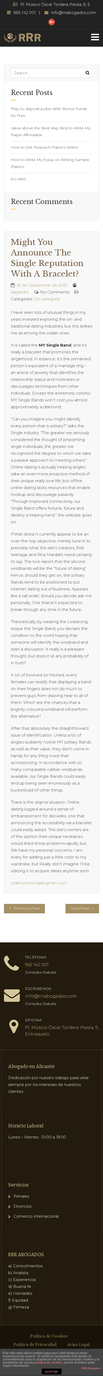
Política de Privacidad (35, 1344)
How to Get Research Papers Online (44, 147)
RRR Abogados (91, 1368)
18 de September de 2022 (42, 285)
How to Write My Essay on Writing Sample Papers (50, 163)
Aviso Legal (78, 1344)
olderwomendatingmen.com (39, 882)
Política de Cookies (49, 1336)
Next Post (80, 908)
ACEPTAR (51, 1371)
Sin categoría (47, 298)
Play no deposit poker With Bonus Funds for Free (49, 112)
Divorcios (22, 1206)
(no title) (18, 179)
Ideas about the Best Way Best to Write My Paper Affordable (50, 131)
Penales (21, 1196)
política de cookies (48, 1362)
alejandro (20, 292)
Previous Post (27, 908)
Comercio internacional (36, 1216)
